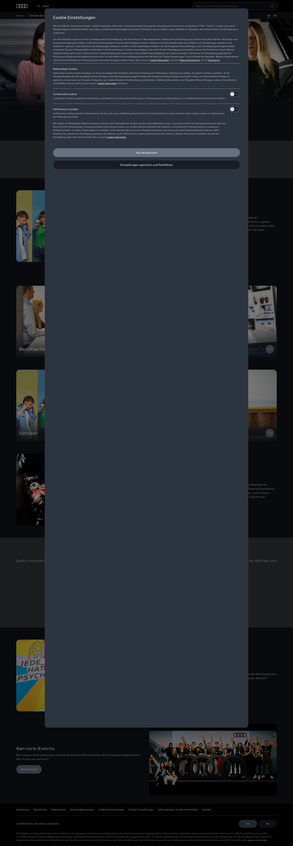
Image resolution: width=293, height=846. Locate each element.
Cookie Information (159, 60)
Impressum (214, 60)
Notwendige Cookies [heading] (65, 68)
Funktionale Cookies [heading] (65, 94)
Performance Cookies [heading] (65, 109)
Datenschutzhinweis (190, 60)
